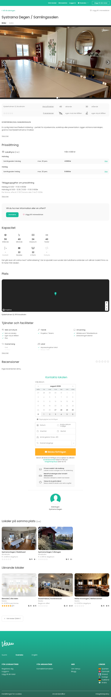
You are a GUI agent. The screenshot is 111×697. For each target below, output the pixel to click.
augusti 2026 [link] (55, 386)
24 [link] (38, 410)
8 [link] (67, 397)
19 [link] (49, 406)
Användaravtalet (49, 460)
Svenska (83, 3)
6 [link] (55, 397)
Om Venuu (75, 669)
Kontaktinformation (45, 669)
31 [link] (61, 393)
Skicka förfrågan (57, 451)
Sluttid (63, 431)
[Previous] (6, 538)
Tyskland (105, 680)
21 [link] (61, 406)
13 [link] (55, 401)
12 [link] (49, 401)
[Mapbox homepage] (7, 310)
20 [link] (55, 406)
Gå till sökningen (8, 11)
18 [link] (44, 406)
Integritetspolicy (102, 694)
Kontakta (12, 215)
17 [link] (38, 406)
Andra (104, 682)
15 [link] (67, 401)
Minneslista (63, 3)
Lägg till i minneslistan (100, 10)
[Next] (32, 538)
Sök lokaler (52, 3)
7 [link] (61, 397)
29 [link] (50, 393)
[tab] (55, 161)
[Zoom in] (106, 302)
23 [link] (73, 406)
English (35, 655)
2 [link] (72, 393)
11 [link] (43, 401)
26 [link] (50, 410)
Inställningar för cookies (12, 694)
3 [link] (38, 397)
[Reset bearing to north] (106, 309)
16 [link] (72, 401)
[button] (3, 62)
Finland (104, 674)
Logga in (72, 3)
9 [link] (72, 397)
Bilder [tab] (4, 23)
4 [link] (43, 397)
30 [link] (55, 393)
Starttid (43, 431)
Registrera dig (7, 669)
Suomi (4, 655)
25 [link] (44, 410)
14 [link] (61, 401)
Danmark (105, 671)
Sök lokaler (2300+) (13, 618)
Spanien (105, 669)
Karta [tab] (11, 23)
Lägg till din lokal (100, 3)
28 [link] (44, 393)
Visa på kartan (48, 106)
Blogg (73, 671)
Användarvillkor (58, 694)
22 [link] (67, 406)
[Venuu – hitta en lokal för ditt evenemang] (6, 3)
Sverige (104, 677)
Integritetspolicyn (51, 462)
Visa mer (5, 136)
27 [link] (38, 393)
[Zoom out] (106, 306)
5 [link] (49, 397)
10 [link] (38, 401)
